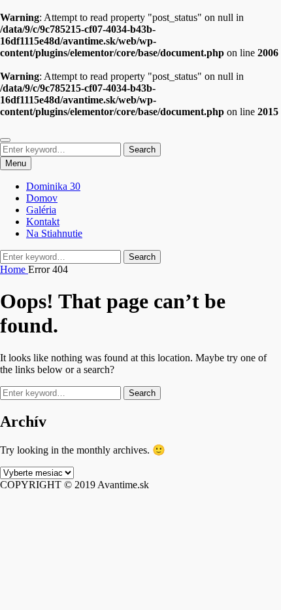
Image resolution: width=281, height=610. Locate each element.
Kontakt (42, 221)
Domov (42, 198)
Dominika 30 (53, 186)
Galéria (41, 209)
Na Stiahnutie (54, 233)
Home (14, 269)
